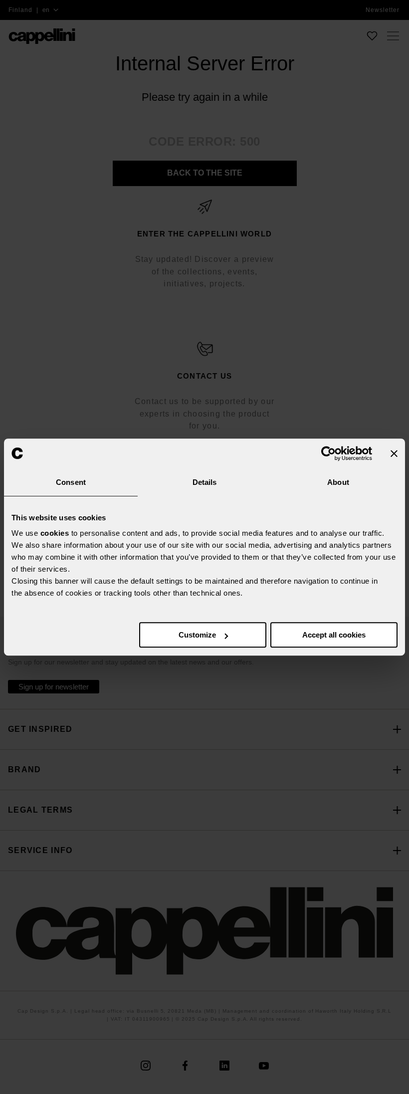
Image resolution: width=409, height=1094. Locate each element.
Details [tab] (205, 482)
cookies (54, 533)
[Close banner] (394, 453)
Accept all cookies (334, 635)
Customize (197, 635)
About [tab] (338, 482)
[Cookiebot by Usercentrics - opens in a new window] (328, 453)
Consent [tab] (71, 482)
